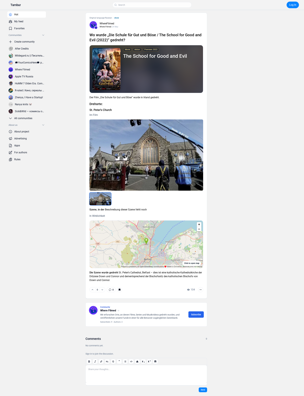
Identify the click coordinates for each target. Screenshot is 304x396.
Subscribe (196, 314)
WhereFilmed (107, 23)
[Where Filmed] (96, 27)
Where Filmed (105, 27)
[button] (15, 5)
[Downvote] (102, 289)
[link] (111, 289)
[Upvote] (92, 289)
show (116, 18)
